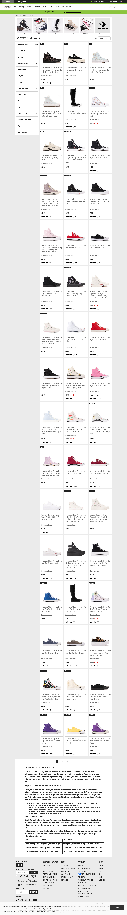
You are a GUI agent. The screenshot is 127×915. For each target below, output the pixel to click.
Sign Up (20, 865)
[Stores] (110, 6)
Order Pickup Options (50, 880)
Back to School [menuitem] (67, 7)
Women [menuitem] (37, 7)
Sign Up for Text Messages (25, 869)
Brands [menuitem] (29, 7)
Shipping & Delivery (49, 877)
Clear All (36, 44)
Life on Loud (65, 865)
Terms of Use (82, 877)
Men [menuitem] (44, 7)
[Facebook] (30, 900)
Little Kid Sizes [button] (23, 88)
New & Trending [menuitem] (18, 7)
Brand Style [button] (21, 51)
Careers (80, 865)
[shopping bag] (121, 6)
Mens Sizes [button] (22, 69)
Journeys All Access (68, 868)
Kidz (100, 874)
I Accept (116, 908)
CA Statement (82, 883)
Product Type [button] (22, 113)
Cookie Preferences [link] (84, 897)
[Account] (116, 7)
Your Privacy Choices (88, 874)
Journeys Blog (65, 871)
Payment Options (48, 883)
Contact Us (46, 865)
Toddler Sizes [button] (22, 82)
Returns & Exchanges (50, 874)
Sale (100, 877)
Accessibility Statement (85, 880)
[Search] (104, 6)
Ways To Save (65, 874)
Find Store (33, 892)
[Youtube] (35, 900)
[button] (122, 2)
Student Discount (67, 877)
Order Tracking (99, 1)
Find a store (20, 889)
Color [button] (19, 101)
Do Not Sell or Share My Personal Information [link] (85, 893)
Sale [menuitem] (57, 7)
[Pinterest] (21, 900)
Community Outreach (84, 868)
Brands (101, 865)
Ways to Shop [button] (22, 132)
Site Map (46, 889)
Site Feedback (47, 886)
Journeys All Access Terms (87, 886)
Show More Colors (46, 75)
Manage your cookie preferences (49, 906)
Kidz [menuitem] (51, 7)
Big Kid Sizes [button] (22, 94)
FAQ (44, 868)
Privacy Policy (82, 871)
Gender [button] (20, 57)
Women (101, 868)
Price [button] (19, 107)
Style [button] (19, 126)
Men (100, 871)
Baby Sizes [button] (21, 76)
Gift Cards (64, 880)
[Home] (7, 7)
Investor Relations (84, 889)
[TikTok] (17, 900)
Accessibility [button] (114, 1)
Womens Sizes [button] (23, 63)
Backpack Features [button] (24, 119)
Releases (102, 880)
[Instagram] (26, 900)
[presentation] (18, 7)
